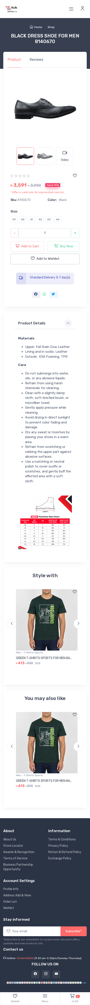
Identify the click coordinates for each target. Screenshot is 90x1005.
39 (14, 219)
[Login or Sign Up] (83, 9)
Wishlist (8, 908)
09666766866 (25, 958)
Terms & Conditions (62, 839)
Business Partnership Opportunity (18, 867)
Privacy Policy (58, 846)
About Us (9, 839)
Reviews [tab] (36, 59)
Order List (10, 902)
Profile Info (11, 889)
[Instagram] (46, 974)
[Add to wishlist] (75, 176)
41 (31, 219)
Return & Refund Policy (64, 852)
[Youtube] (56, 974)
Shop (51, 27)
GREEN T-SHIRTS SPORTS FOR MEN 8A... (44, 658)
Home (38, 27)
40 (22, 219)
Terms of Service (15, 858)
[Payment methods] (45, 982)
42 (40, 219)
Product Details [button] (31, 323)
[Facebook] (35, 974)
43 (49, 219)
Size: (14, 211)
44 (57, 219)
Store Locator (13, 846)
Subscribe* (74, 931)
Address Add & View (17, 895)
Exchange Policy (59, 858)
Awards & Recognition (18, 852)
